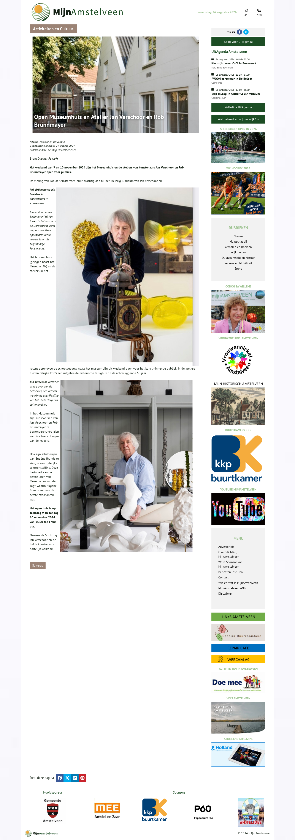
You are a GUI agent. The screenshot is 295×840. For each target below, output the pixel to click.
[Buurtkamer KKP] (155, 810)
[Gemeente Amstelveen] (52, 811)
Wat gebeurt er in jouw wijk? (237, 119)
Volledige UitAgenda (238, 107)
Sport (238, 268)
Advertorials (226, 547)
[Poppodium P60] (203, 811)
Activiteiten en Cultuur (52, 141)
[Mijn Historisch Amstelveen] (238, 403)
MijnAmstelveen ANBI (232, 588)
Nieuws (238, 236)
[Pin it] (82, 778)
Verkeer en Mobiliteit (238, 263)
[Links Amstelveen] (238, 617)
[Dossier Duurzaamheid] (238, 632)
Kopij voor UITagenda (238, 42)
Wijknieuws (238, 252)
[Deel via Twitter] (67, 778)
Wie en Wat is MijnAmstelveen (238, 583)
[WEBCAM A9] (238, 659)
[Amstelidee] (251, 812)
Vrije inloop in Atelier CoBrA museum (235, 94)
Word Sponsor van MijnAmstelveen (230, 564)
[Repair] (238, 648)
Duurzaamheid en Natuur (238, 258)
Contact (223, 577)
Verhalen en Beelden (238, 247)
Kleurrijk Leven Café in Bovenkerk (233, 63)
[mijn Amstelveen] (80, 12)
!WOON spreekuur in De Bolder (231, 79)
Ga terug (37, 565)
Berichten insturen (230, 572)
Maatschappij (238, 241)
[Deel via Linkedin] (75, 778)
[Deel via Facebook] (59, 778)
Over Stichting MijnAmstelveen (228, 554)
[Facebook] (239, 32)
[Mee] (107, 811)
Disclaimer (225, 593)
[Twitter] (246, 32)
